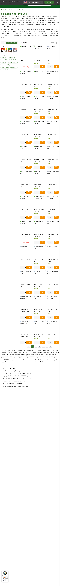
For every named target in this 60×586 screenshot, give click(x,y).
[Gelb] (6, 49)
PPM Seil (5, 9)
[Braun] (11, 51)
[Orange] (4, 49)
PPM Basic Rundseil (13, 9)
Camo (4, 62)
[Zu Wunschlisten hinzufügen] (30, 47)
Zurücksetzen (11, 42)
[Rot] (2, 49)
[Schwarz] (2, 51)
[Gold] (9, 51)
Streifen (12, 59)
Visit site (49, 2)
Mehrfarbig (5, 67)
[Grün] (9, 49)
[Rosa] (16, 49)
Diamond (12, 57)
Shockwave (5, 64)
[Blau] (11, 49)
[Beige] (6, 51)
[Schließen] (57, 2)
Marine (13, 67)
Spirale (4, 59)
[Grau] (14, 51)
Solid (4, 57)
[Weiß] (4, 51)
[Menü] (7, 571)
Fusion (4, 69)
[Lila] (14, 49)
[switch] (4, 580)
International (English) (33, 2)
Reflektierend (12, 62)
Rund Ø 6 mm (22, 9)
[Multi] (16, 51)
